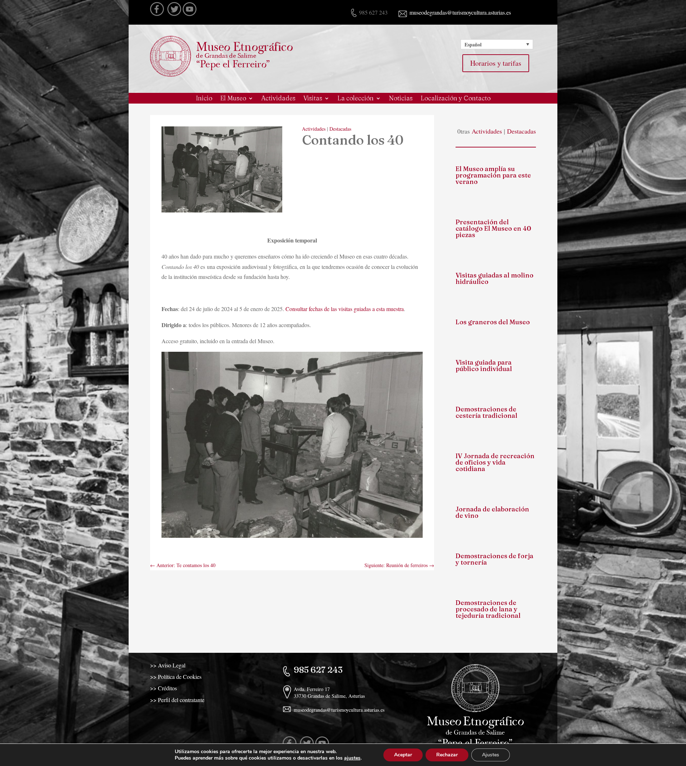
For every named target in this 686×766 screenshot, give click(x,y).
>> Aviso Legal (167, 665)
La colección (355, 99)
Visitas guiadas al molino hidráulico (494, 278)
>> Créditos (163, 688)
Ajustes (490, 754)
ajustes (352, 758)
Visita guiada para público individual (484, 365)
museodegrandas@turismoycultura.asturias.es (459, 12)
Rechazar (447, 754)
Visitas (312, 99)
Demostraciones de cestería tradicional (486, 412)
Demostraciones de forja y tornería (494, 559)
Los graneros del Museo (493, 322)
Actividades (278, 99)
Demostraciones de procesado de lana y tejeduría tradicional (488, 609)
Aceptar (403, 754)
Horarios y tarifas (495, 63)
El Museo (233, 99)
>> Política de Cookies (176, 676)
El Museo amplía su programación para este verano (493, 175)
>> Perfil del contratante (177, 700)
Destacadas (340, 128)
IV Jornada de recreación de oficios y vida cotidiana (495, 462)
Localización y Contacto (456, 99)
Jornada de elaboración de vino (492, 512)
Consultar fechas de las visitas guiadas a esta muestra (344, 308)
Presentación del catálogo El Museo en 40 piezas (493, 228)
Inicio (204, 99)
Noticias (401, 99)
